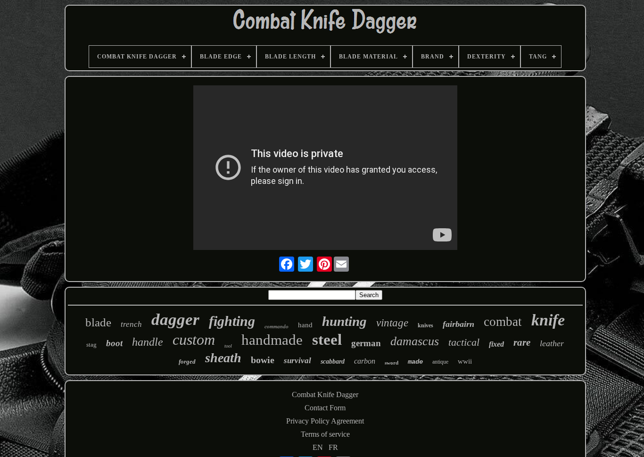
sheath (223, 357)
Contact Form (325, 408)
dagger (175, 319)
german (366, 343)
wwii (465, 361)
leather (552, 343)
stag (91, 344)
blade (98, 322)
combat (503, 322)
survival (297, 360)
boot (114, 343)
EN (318, 447)
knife (548, 320)
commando (276, 326)
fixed (496, 344)
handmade (272, 340)
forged (187, 361)
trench (131, 324)
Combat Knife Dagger (325, 395)
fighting (232, 321)
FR (333, 447)
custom (194, 339)
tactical (463, 342)
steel (327, 339)
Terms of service (325, 434)
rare (521, 342)
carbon (364, 361)
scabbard (333, 361)
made (415, 362)
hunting (344, 321)
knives (425, 325)
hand (305, 325)
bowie (262, 360)
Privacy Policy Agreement (325, 421)
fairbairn (458, 324)
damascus (414, 341)
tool (228, 346)
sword (391, 363)
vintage (392, 323)
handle (147, 342)
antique (440, 361)
